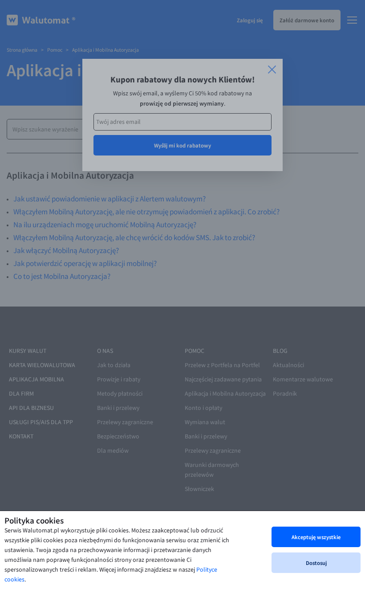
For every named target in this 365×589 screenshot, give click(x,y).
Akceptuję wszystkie (316, 536)
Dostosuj (316, 562)
